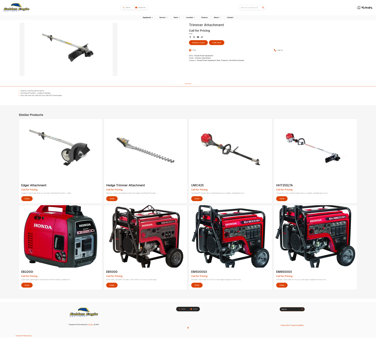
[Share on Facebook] (190, 37)
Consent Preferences (24, 336)
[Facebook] (188, 327)
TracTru (90, 324)
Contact (230, 17)
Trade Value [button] (216, 43)
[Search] (302, 309)
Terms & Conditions (297, 325)
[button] (127, 7)
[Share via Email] (198, 37)
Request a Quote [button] (198, 43)
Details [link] (26, 199)
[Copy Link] (202, 37)
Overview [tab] (188, 83)
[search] (263, 7)
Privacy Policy (285, 325)
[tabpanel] (103, 49)
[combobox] (252, 7)
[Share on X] (194, 37)
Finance (204, 17)
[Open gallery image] (69, 49)
